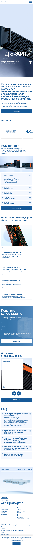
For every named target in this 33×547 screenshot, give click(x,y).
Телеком (30, 469)
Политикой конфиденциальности (18, 539)
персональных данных (13, 334)
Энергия (19, 469)
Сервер (7, 469)
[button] (30, 2)
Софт (23, 469)
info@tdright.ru (5, 534)
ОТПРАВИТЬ (16, 341)
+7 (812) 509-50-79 (6, 530)
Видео (2, 469)
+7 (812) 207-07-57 (18, 530)
